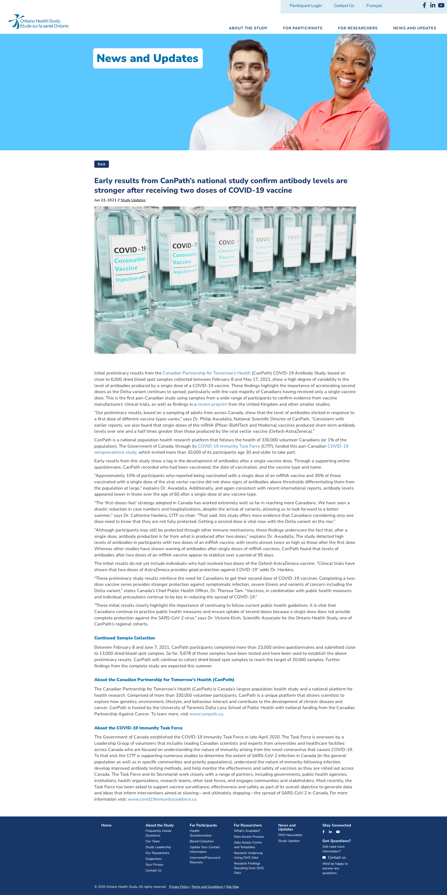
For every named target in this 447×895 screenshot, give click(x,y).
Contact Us (344, 5)
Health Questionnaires (201, 833)
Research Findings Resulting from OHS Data (249, 868)
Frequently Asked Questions (158, 833)
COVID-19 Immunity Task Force (229, 446)
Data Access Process (249, 836)
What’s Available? (247, 831)
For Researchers (248, 825)
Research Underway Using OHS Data (248, 855)
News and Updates (287, 827)
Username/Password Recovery (205, 859)
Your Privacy (154, 864)
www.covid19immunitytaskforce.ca (162, 799)
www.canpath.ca (206, 714)
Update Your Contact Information (205, 849)
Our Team (153, 841)
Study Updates (133, 200)
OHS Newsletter (290, 835)
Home (106, 825)
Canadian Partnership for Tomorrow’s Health (207, 373)
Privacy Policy (179, 887)
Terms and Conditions (207, 887)
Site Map (232, 887)
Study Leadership (158, 847)
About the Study (160, 825)
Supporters (154, 859)
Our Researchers (157, 853)
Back (101, 164)
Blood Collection (202, 841)
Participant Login (306, 5)
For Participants (203, 825)
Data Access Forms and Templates (248, 844)
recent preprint (212, 404)
